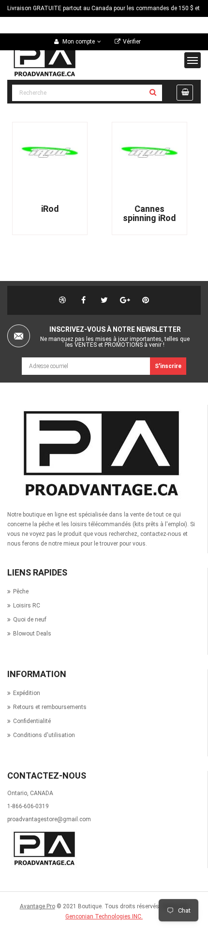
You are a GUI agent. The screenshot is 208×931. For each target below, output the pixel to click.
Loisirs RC (26, 605)
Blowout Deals (32, 633)
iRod (50, 209)
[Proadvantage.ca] (98, 454)
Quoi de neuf (29, 619)
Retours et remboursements (50, 707)
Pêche (21, 591)
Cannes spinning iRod (149, 213)
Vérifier (132, 41)
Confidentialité (32, 721)
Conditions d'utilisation (44, 735)
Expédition (26, 693)
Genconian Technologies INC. (104, 916)
